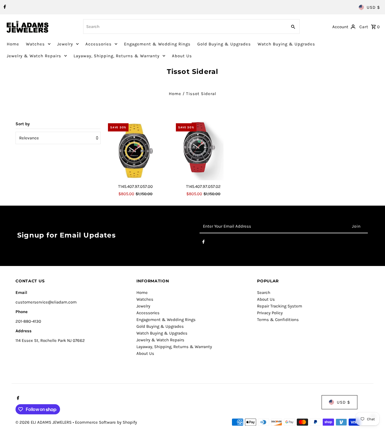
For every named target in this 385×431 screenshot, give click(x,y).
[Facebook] (4, 7)
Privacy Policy (270, 312)
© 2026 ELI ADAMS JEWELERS (44, 422)
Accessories (98, 44)
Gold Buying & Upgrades (224, 44)
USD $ (373, 7)
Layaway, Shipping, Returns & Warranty (117, 55)
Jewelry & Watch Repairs (34, 55)
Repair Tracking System (279, 306)
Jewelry (65, 44)
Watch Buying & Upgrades (286, 44)
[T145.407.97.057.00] (135, 150)
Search (263, 292)
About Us (182, 55)
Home (13, 44)
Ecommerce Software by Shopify (106, 422)
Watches (35, 44)
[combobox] (184, 26)
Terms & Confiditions (278, 319)
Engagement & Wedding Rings (157, 44)
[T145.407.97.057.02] (203, 150)
